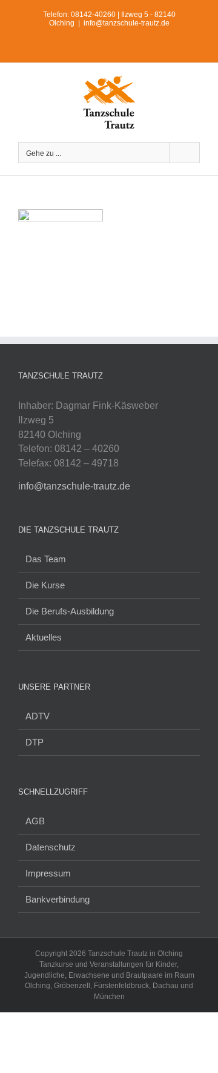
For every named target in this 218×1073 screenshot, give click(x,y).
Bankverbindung (57, 899)
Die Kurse (45, 585)
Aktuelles (43, 637)
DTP (34, 742)
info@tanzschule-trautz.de (127, 23)
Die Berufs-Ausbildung (69, 611)
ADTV (37, 716)
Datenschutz (50, 847)
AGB (35, 821)
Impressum (48, 873)
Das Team (45, 559)
